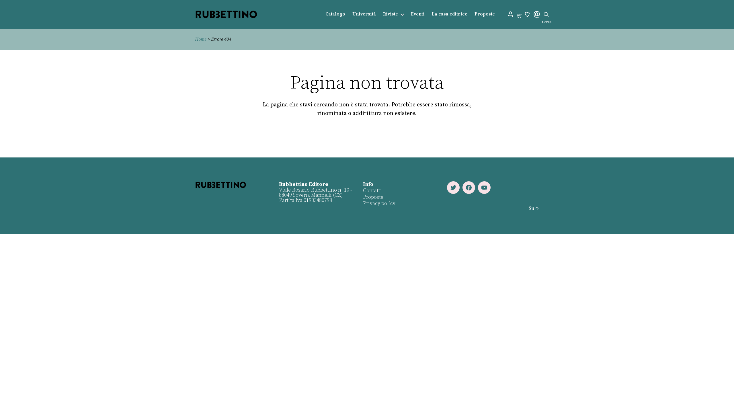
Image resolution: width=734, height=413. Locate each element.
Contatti (372, 190)
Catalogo (335, 14)
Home (200, 39)
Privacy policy (379, 203)
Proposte (485, 14)
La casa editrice (449, 14)
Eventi (418, 14)
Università (364, 14)
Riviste (390, 14)
